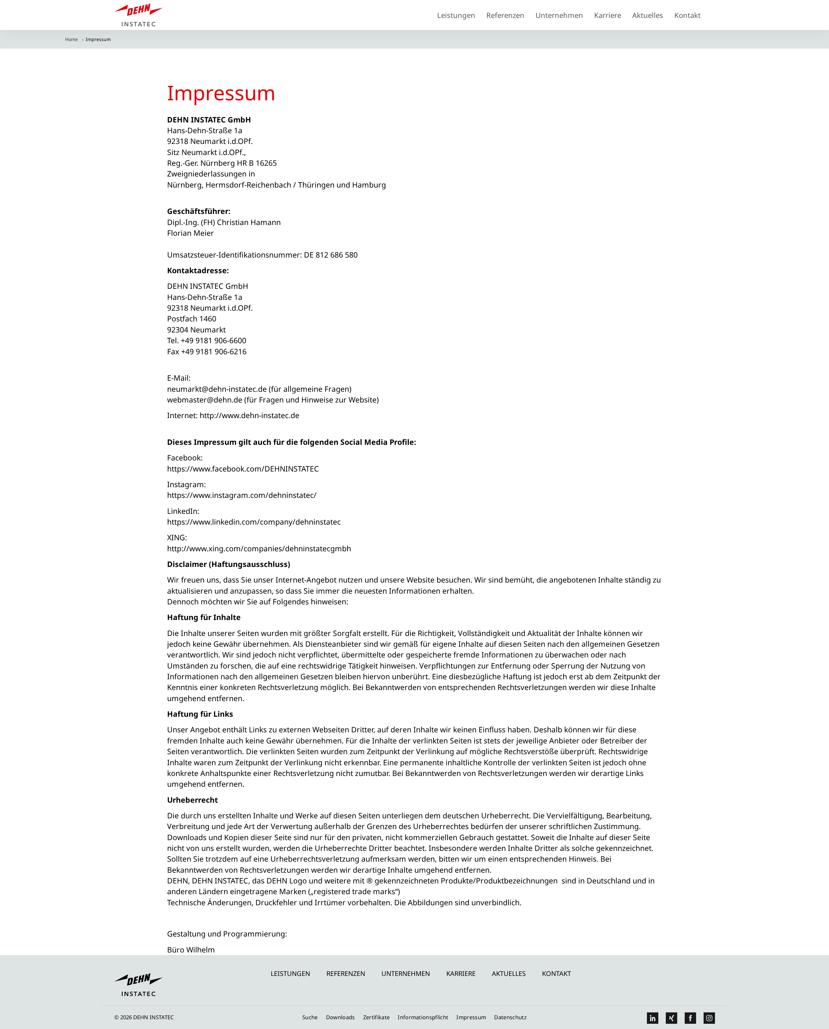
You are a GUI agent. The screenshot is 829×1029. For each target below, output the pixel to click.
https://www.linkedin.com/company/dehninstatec (254, 521)
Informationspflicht (423, 1017)
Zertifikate (376, 1017)
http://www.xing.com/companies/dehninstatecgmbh (259, 548)
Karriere (607, 15)
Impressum (471, 1017)
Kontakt (687, 15)
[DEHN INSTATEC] (138, 27)
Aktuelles (647, 15)
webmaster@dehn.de (204, 399)
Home (71, 39)
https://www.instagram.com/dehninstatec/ (242, 495)
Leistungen (456, 15)
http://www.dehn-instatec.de (249, 415)
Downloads (340, 1017)
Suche (310, 1017)
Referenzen (505, 15)
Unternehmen (559, 15)
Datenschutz (510, 1017)
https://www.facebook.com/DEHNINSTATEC (243, 468)
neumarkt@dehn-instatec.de (217, 389)
